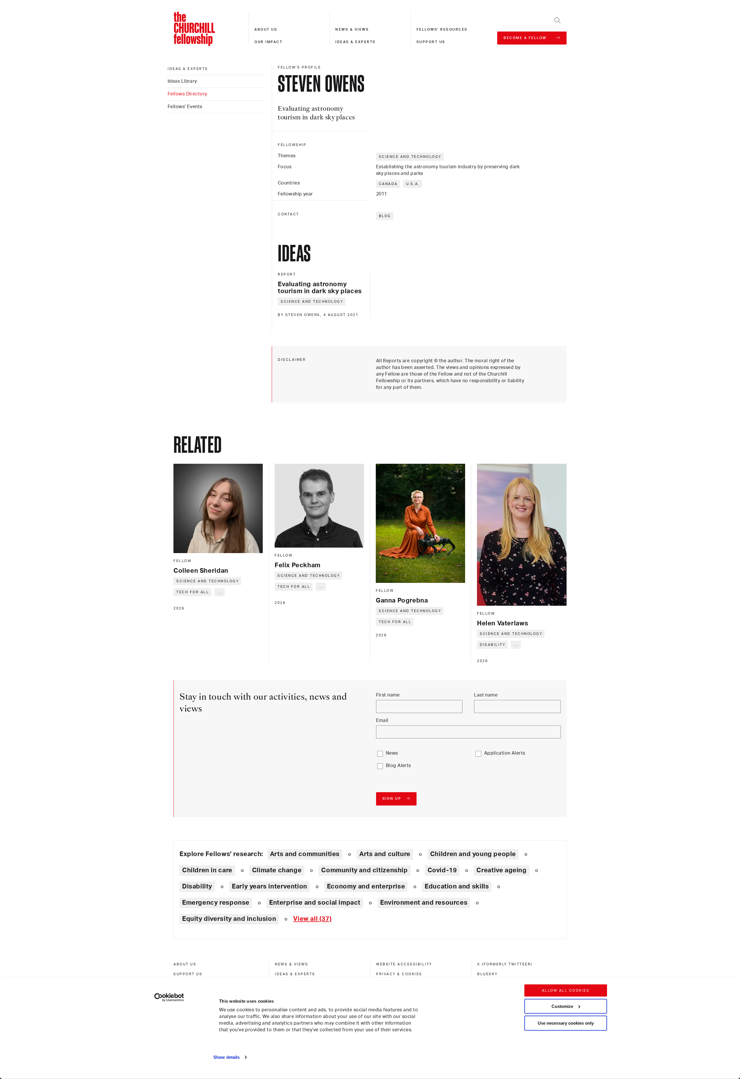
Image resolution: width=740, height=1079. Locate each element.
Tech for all (192, 592)
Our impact (268, 42)
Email (382, 720)
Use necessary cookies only (566, 1023)
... (219, 592)
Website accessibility (404, 964)
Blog (385, 216)
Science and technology (410, 156)
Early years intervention (269, 886)
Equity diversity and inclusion (229, 919)
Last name (485, 695)
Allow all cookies (566, 990)
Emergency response (215, 902)
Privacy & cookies (399, 974)
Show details (226, 1057)
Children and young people (473, 854)
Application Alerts (504, 753)
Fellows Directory (187, 94)
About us (265, 29)
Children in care (207, 870)
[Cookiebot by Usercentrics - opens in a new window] (169, 997)
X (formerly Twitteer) (504, 964)
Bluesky (487, 974)
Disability (492, 644)
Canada (388, 184)
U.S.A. (413, 184)
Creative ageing (501, 870)
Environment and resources (423, 902)
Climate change (277, 870)
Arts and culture (384, 854)
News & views (352, 29)
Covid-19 (442, 870)
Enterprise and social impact (314, 902)
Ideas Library (182, 81)
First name (388, 695)
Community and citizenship (364, 870)
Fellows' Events (185, 106)
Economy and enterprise (366, 886)
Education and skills (457, 886)
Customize (562, 1006)
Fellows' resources (442, 29)
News (392, 753)
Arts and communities (305, 854)
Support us (431, 42)
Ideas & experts (355, 42)
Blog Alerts (398, 765)
